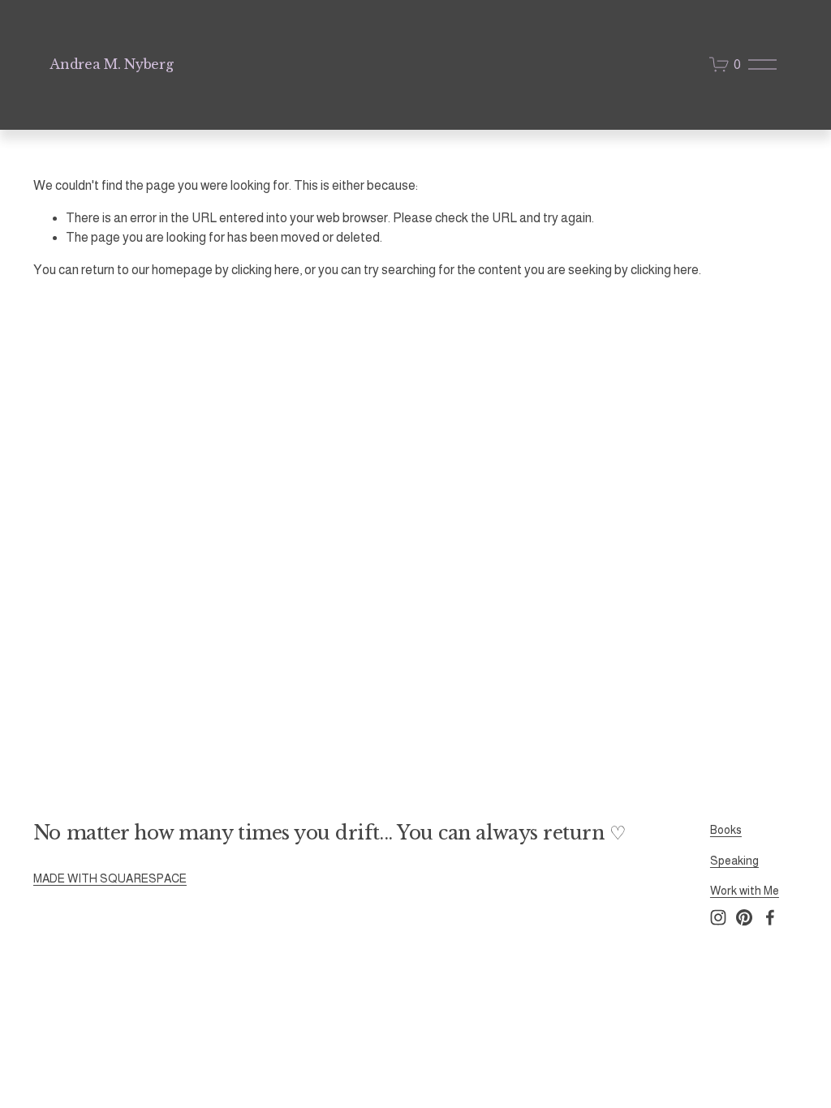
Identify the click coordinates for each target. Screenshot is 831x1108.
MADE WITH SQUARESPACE (110, 878)
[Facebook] (770, 917)
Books (726, 829)
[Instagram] (718, 917)
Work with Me (744, 890)
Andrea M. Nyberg (111, 64)
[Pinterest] (744, 917)
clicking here (265, 270)
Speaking (734, 860)
